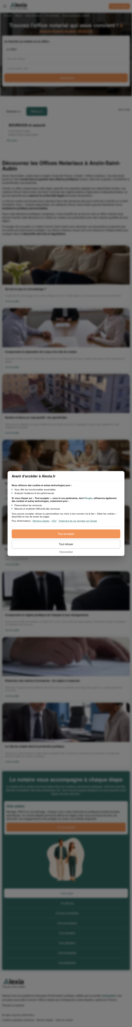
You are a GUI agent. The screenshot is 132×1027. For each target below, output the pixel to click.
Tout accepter (66, 534)
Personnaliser (66, 551)
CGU (54, 520)
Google (88, 498)
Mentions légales (41, 520)
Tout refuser (66, 544)
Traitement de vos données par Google (77, 520)
